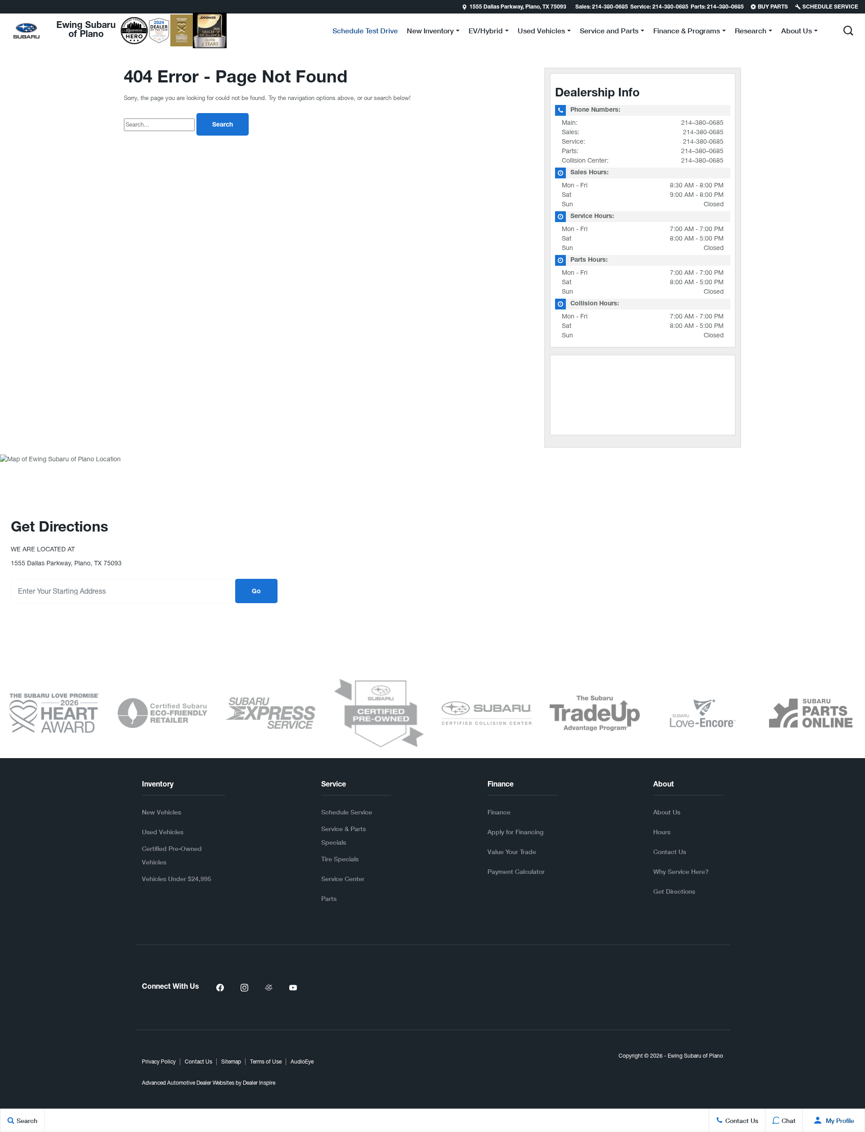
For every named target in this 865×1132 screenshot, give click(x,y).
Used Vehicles (162, 832)
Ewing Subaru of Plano (695, 1056)
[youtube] (293, 987)
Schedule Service (346, 812)
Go (256, 592)
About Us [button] (796, 32)
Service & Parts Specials (343, 835)
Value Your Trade (511, 851)
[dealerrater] (268, 987)
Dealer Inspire (259, 1083)
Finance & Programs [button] (686, 32)
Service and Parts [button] (608, 32)
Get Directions (674, 891)
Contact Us (669, 851)
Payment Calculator (516, 871)
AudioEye (302, 1062)
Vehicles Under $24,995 (176, 878)
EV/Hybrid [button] (485, 32)
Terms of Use (266, 1062)
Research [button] (750, 32)
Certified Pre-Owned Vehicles (172, 855)
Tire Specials (340, 859)
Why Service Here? (681, 871)
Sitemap (231, 1062)
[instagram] (244, 987)
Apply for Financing (515, 832)
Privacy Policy (159, 1062)
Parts (329, 898)
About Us (666, 812)
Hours (661, 832)
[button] (8, 6)
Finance (498, 812)
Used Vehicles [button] (541, 32)
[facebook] (220, 987)
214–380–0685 (702, 122)
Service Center (342, 878)
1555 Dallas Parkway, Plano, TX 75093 (517, 7)
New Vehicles (161, 812)
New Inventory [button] (430, 32)
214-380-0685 (703, 132)
